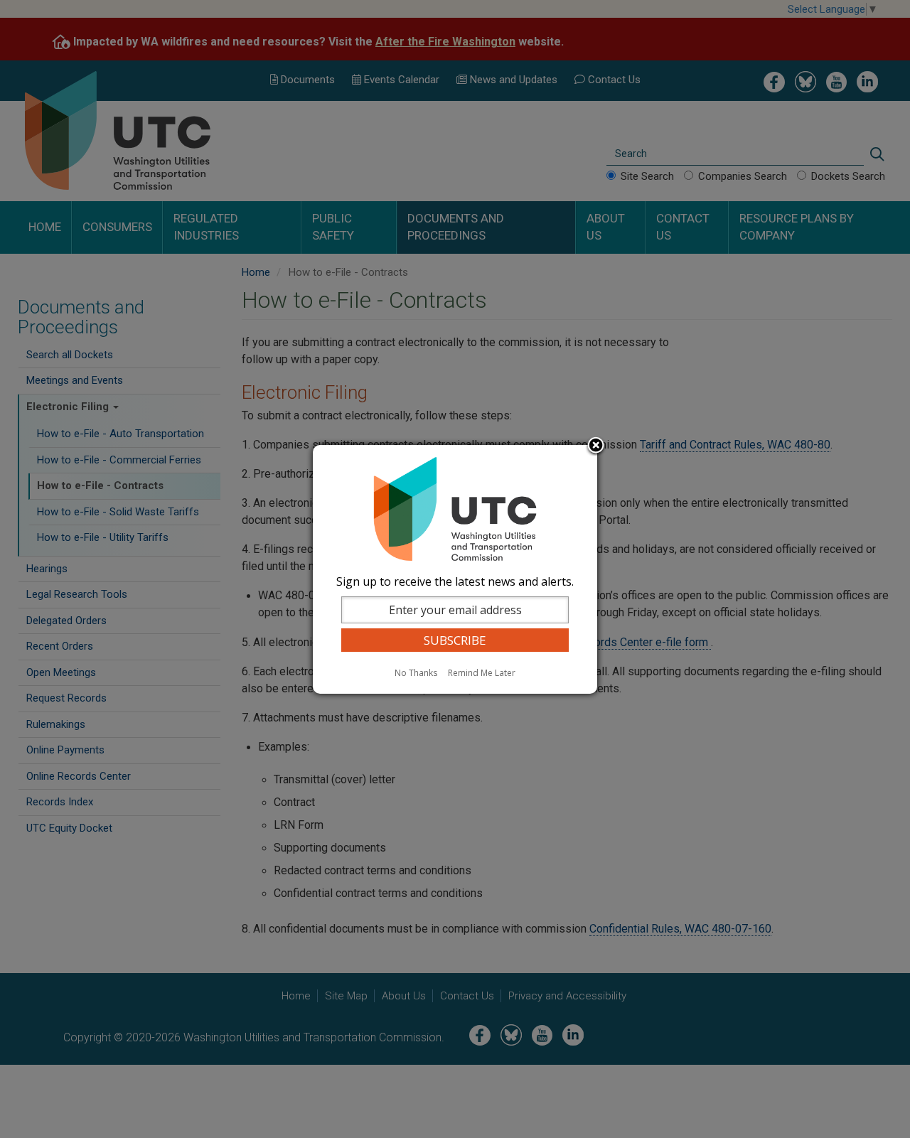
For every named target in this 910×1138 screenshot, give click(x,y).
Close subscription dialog (595, 446)
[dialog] (455, 569)
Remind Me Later (481, 673)
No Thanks (416, 673)
